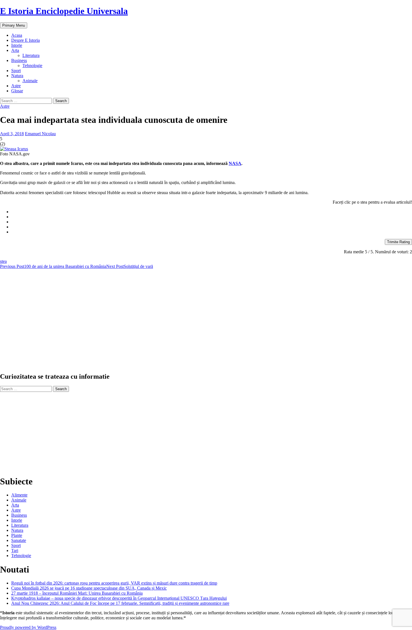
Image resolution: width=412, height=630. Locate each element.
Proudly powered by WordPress (28, 627)
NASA (235, 163)
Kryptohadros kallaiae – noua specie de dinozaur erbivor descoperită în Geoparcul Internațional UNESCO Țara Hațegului (119, 598)
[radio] (211, 211)
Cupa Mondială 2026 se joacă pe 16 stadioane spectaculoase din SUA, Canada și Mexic (89, 588)
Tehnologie (32, 65)
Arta (15, 50)
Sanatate (18, 540)
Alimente (19, 495)
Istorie (16, 45)
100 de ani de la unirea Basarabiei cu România (53, 266)
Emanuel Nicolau (40, 133)
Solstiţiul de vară (129, 266)
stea (3, 261)
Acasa (16, 35)
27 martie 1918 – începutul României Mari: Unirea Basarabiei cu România (77, 593)
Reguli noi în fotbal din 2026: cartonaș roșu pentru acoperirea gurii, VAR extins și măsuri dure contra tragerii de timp (114, 583)
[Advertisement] (168, 323)
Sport (16, 70)
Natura (17, 75)
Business (19, 60)
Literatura (31, 55)
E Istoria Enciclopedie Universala (64, 11)
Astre (16, 85)
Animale (30, 80)
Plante (16, 535)
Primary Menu (13, 25)
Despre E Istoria (25, 40)
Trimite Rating (398, 242)
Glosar (17, 90)
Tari (14, 550)
